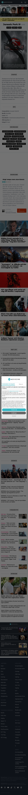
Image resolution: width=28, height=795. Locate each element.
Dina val (21, 384)
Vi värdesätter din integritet (8, 384)
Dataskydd (14, 416)
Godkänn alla (14, 409)
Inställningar (14, 413)
